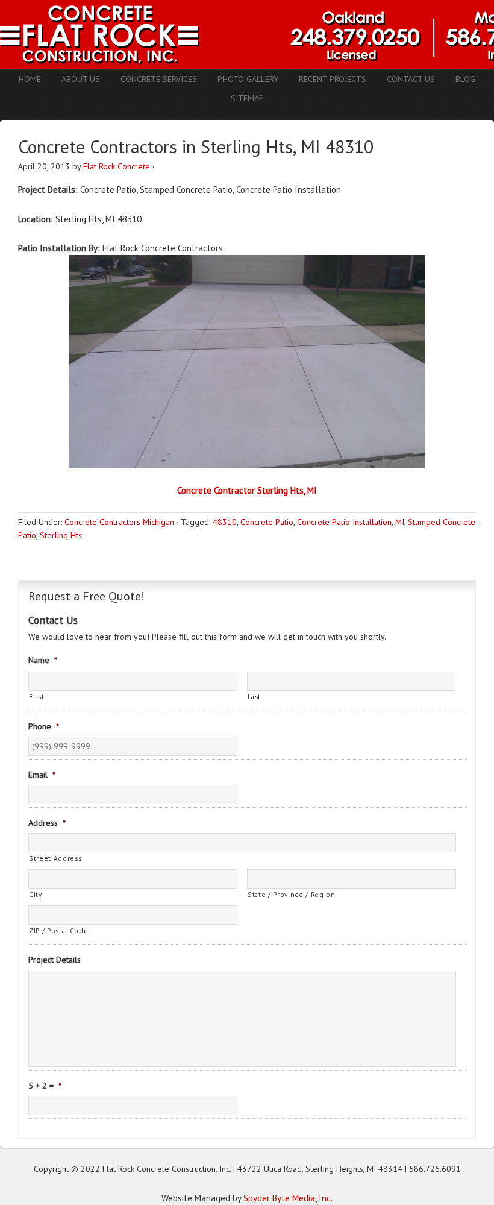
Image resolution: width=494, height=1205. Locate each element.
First (36, 696)
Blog (465, 79)
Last (254, 696)
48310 (225, 522)
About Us (80, 79)
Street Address (55, 858)
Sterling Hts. (62, 535)
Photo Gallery (247, 79)
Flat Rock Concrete (116, 166)
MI (399, 522)
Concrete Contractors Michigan (119, 522)
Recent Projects (332, 79)
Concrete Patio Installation (344, 522)
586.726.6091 (435, 1168)
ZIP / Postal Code (58, 930)
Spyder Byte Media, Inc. (288, 1198)
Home (30, 79)
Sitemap (247, 98)
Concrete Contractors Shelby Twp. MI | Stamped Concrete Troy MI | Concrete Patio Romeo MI (247, 34)
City (35, 894)
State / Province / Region (292, 894)
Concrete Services (158, 79)
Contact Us (411, 79)
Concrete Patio (266, 522)
